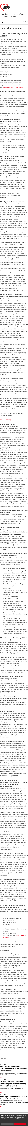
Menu (26, 21)
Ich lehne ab (7, 1124)
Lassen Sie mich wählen (6, 1121)
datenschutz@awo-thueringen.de (13, 87)
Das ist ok (20, 1124)
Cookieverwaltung (5, 420)
